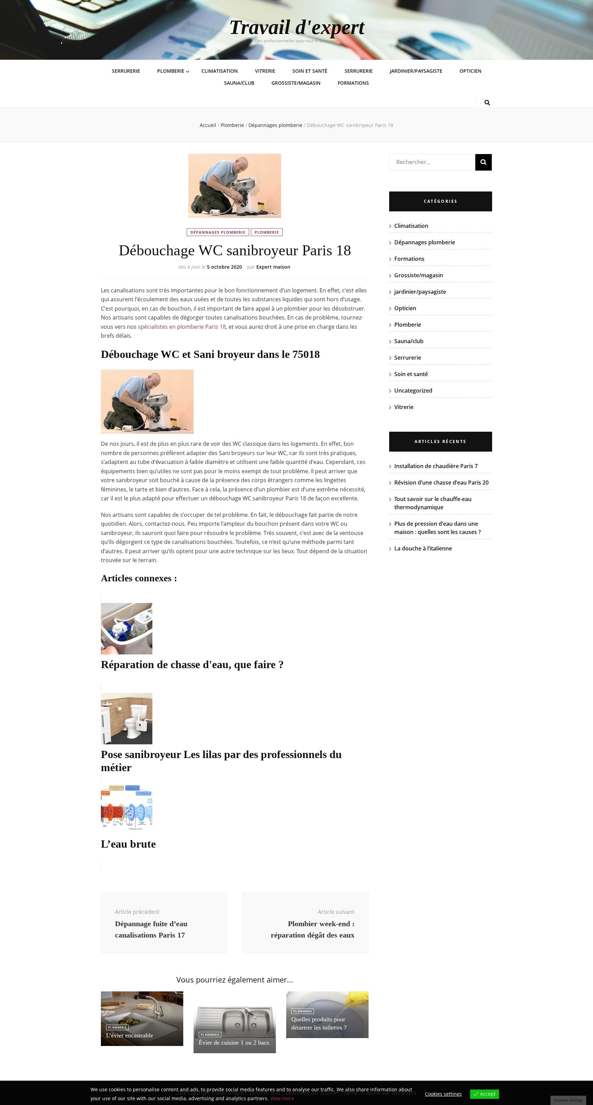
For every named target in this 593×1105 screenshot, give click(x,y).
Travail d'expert (296, 27)
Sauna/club (239, 83)
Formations (353, 83)
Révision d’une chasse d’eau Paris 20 (441, 482)
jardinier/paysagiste (416, 71)
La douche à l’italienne (423, 548)
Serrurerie (126, 71)
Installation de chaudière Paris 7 (436, 466)
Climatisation (219, 71)
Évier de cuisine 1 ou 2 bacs (234, 1042)
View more (282, 1098)
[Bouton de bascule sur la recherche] (487, 102)
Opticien (470, 71)
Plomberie (170, 71)
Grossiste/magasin (296, 83)
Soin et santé (309, 71)
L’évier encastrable (129, 1035)
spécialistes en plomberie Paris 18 (182, 326)
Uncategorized (413, 390)
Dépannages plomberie (217, 232)
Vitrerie (265, 71)
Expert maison (273, 267)
